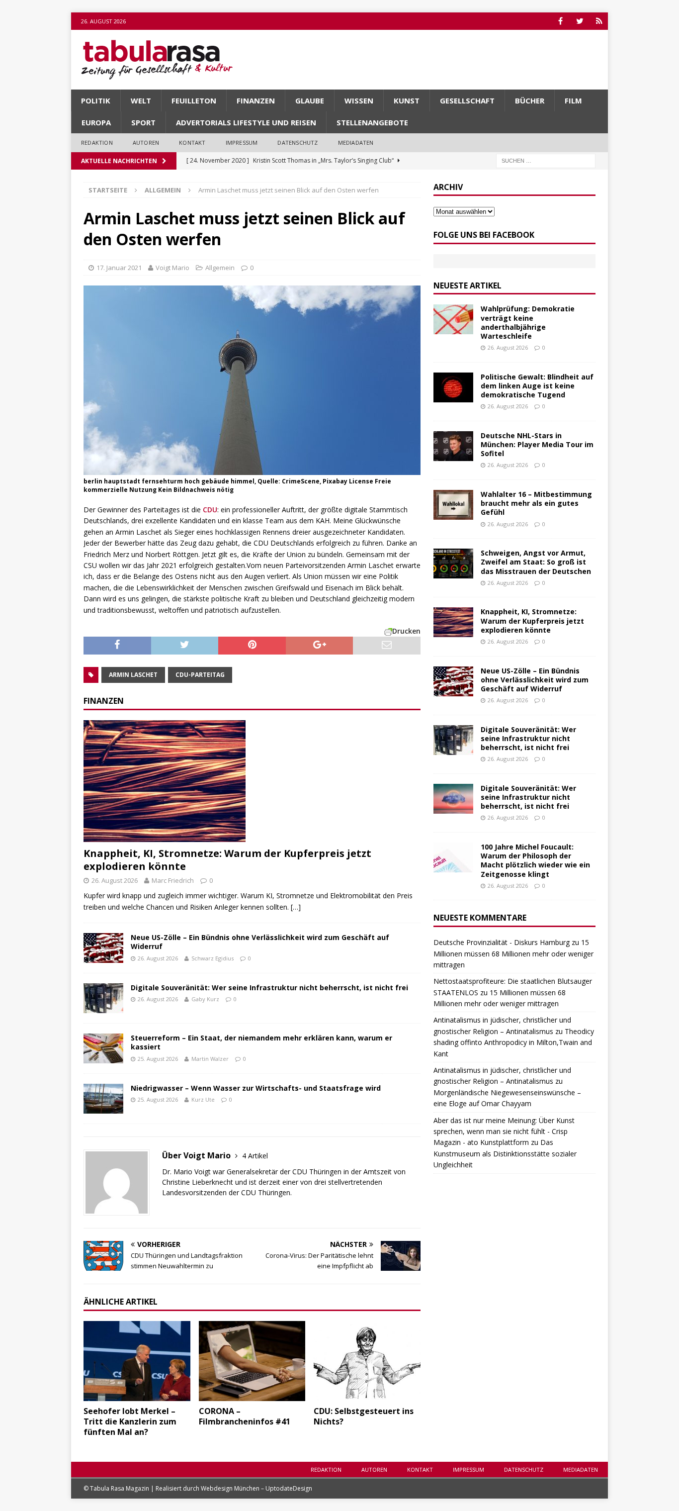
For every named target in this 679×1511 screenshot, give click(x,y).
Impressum (242, 142)
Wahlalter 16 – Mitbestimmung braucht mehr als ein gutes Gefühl (536, 503)
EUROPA (96, 122)
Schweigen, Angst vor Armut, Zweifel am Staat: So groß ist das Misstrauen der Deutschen (536, 561)
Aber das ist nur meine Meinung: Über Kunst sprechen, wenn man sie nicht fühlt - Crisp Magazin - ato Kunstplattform (504, 1131)
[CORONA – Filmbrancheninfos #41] (252, 1361)
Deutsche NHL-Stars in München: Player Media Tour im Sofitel (537, 444)
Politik (95, 100)
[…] (296, 907)
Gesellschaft (467, 100)
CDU (210, 509)
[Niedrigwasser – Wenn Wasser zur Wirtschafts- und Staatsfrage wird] (103, 1099)
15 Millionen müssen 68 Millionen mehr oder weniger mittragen (513, 953)
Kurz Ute (203, 1099)
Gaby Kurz (205, 999)
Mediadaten (356, 142)
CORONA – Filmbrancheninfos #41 (244, 1416)
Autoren (146, 142)
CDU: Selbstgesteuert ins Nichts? (364, 1416)
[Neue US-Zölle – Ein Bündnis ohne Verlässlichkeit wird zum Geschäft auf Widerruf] (103, 948)
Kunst (407, 100)
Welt (141, 100)
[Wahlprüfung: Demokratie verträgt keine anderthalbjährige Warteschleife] (453, 319)
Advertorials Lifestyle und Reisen (246, 122)
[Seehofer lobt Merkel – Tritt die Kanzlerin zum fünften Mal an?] (137, 1361)
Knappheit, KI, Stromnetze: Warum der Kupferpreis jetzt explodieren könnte (227, 860)
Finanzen (256, 100)
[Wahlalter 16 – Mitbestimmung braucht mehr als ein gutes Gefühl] (453, 505)
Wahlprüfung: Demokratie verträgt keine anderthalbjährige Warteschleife (528, 322)
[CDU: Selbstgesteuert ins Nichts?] (367, 1361)
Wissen (358, 100)
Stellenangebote (372, 122)
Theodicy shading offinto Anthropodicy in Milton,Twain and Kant (513, 1042)
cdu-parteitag (200, 674)
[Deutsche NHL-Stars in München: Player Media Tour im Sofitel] (453, 446)
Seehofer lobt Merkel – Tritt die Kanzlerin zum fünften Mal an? (130, 1421)
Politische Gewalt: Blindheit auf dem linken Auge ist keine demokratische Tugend (537, 385)
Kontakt (192, 142)
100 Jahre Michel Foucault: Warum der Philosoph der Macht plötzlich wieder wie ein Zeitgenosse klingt (535, 860)
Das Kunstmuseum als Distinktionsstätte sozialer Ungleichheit (505, 1153)
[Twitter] (580, 21)
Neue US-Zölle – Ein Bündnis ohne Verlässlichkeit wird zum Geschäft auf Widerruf (260, 942)
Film (573, 100)
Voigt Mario (172, 267)
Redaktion (97, 142)
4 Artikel (255, 1155)
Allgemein (220, 267)
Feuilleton (193, 100)
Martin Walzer (210, 1058)
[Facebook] (560, 21)
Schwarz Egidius (212, 958)
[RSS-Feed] (599, 21)
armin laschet (133, 674)
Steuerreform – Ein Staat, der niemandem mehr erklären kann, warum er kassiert (261, 1042)
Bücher (529, 100)
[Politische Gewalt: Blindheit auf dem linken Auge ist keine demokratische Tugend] (453, 387)
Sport (143, 122)
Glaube (309, 100)
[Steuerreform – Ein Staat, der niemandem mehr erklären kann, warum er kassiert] (103, 1048)
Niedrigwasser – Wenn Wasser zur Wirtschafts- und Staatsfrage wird (256, 1088)
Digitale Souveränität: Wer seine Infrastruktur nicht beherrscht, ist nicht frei (269, 987)
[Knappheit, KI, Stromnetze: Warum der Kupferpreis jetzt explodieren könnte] (252, 781)
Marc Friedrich (173, 880)
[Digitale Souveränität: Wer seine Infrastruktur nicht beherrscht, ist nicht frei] (103, 998)
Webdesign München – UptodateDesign (256, 1488)
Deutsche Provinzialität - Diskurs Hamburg (501, 942)
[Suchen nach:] (545, 160)
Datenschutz (297, 142)
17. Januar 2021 (119, 267)
